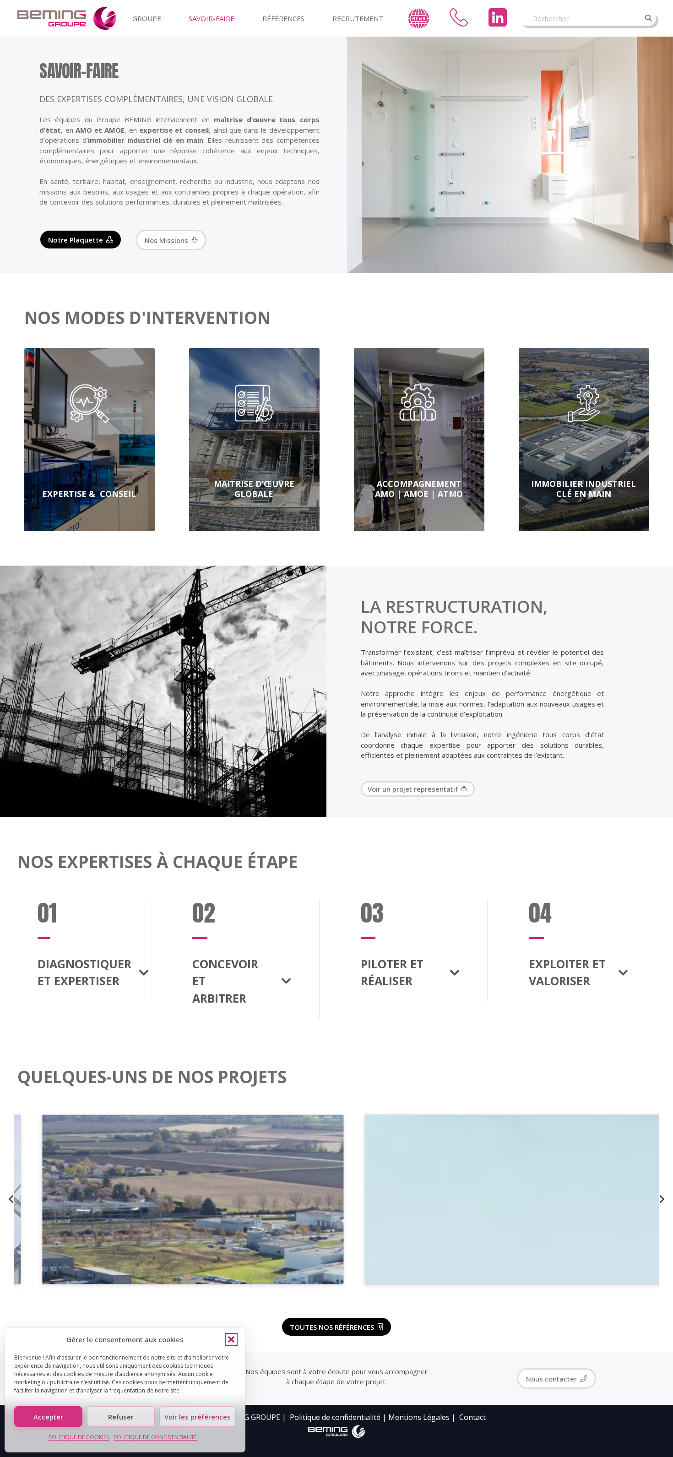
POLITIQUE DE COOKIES (79, 1437)
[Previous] (12, 1199)
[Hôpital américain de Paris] (394, 789)
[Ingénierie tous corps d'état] (66, 18)
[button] (231, 1339)
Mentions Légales (419, 1417)
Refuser (121, 1416)
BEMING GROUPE (250, 1417)
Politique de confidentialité (335, 1417)
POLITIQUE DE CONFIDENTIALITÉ (155, 1437)
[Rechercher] (649, 18)
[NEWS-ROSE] (418, 18)
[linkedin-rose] (497, 17)
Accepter (48, 1416)
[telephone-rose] (459, 17)
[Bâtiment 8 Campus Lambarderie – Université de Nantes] (498, 1199)
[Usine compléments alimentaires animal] (175, 1199)
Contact (472, 1417)
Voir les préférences (197, 1416)
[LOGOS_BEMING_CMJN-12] (336, 1432)
